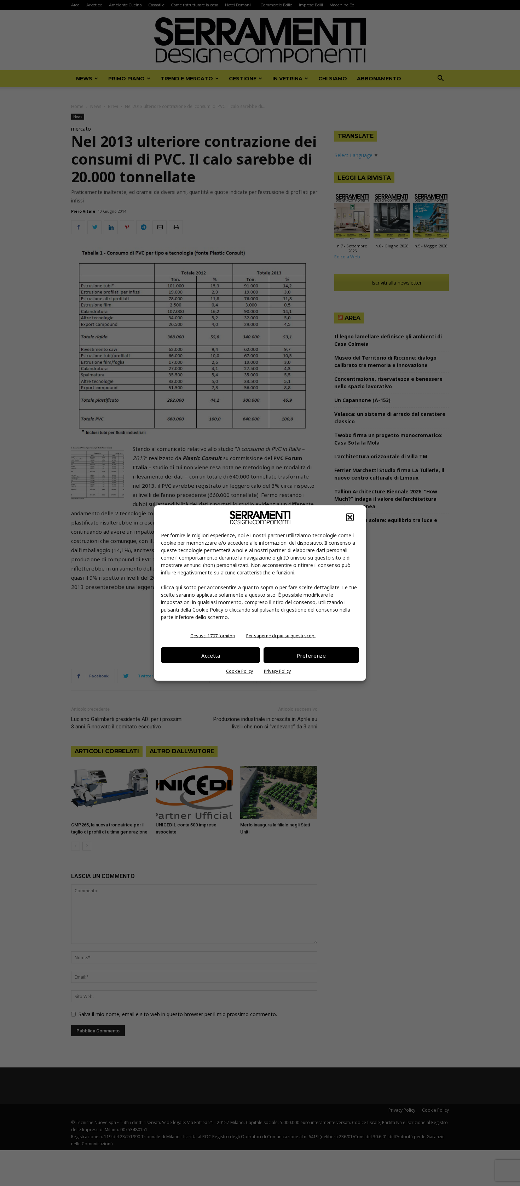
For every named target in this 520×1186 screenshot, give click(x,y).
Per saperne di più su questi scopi (281, 636)
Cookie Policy (239, 671)
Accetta (210, 655)
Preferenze (311, 655)
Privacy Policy (277, 671)
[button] (349, 517)
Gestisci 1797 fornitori (212, 636)
